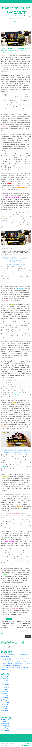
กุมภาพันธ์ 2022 (5, 708)
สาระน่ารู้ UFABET (5, 727)
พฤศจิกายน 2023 (5, 678)
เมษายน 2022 (4, 704)
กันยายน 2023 (4, 680)
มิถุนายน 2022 (4, 701)
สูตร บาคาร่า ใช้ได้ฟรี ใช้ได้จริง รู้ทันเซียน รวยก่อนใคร (14, 661)
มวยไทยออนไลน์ (5, 725)
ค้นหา (2, 633)
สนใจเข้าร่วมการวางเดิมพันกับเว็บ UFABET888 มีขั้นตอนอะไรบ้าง (16, 253)
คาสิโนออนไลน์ (5, 723)
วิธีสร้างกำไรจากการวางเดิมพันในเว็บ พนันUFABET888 (15, 251)
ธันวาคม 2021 (4, 712)
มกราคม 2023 (4, 689)
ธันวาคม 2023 (4, 676)
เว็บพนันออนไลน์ (5, 728)
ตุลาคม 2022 (4, 693)
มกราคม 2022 (4, 710)
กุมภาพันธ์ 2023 (5, 688)
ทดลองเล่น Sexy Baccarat (16, 10)
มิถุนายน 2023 (4, 682)
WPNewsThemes (26, 745)
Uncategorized (5, 721)
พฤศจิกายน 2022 (5, 691)
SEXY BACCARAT (5, 719)
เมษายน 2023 (4, 686)
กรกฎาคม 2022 (4, 699)
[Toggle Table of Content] (27, 249)
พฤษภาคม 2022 (5, 702)
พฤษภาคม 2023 (5, 684)
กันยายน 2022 (4, 695)
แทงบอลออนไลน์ (5, 730)
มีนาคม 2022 (4, 706)
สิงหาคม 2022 (4, 697)
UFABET (9, 619)
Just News (26, 743)
